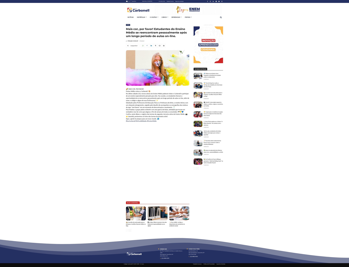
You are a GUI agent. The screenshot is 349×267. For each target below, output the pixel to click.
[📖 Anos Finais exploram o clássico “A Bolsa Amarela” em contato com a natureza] (198, 124)
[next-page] (130, 230)
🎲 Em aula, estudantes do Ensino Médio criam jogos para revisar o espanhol (212, 133)
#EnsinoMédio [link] (152, 121)
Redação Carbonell (133, 41)
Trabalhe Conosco (197, 264)
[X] (155, 45)
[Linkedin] (213, 1)
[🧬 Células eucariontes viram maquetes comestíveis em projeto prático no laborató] (198, 76)
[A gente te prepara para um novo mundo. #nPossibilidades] (140, 10)
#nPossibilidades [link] (141, 121)
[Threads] (222, 1)
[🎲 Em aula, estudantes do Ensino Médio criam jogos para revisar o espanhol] (198, 133)
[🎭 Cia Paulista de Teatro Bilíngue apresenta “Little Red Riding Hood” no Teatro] (198, 161)
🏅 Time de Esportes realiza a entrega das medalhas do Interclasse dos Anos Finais (213, 84)
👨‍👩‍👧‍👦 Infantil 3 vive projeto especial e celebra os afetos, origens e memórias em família (213, 104)
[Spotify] (216, 1)
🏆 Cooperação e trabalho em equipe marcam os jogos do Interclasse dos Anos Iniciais (213, 113)
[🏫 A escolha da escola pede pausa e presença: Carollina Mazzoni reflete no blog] (136, 213)
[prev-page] (127, 230)
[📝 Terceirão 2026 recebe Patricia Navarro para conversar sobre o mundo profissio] (198, 143)
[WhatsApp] (143, 45)
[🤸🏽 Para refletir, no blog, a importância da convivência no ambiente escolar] (179, 213)
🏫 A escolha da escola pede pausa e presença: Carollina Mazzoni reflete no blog (136, 224)
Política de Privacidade (209, 264)
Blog (128, 219)
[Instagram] (210, 1)
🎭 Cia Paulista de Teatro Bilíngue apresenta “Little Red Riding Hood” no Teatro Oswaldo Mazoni (213, 161)
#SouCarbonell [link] (131, 121)
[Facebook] (207, 1)
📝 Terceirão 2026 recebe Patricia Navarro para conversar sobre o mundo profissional (212, 142)
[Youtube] (219, 1)
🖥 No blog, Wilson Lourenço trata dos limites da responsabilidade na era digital (157, 224)
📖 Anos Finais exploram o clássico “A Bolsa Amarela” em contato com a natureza (213, 123)
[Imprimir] (164, 45)
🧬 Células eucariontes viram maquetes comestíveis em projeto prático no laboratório (212, 75)
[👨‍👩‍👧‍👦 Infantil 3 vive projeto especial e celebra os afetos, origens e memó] (198, 105)
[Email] (159, 45)
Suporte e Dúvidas (220, 264)
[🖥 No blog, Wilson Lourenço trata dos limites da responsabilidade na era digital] (158, 213)
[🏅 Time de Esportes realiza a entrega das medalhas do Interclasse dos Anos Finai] (198, 85)
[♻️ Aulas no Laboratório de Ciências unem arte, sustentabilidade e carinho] (198, 153)
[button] (221, 17)
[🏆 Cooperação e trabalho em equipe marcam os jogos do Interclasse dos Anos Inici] (198, 114)
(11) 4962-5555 (165, 258)
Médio (128, 25)
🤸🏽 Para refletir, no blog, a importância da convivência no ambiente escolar (177, 224)
